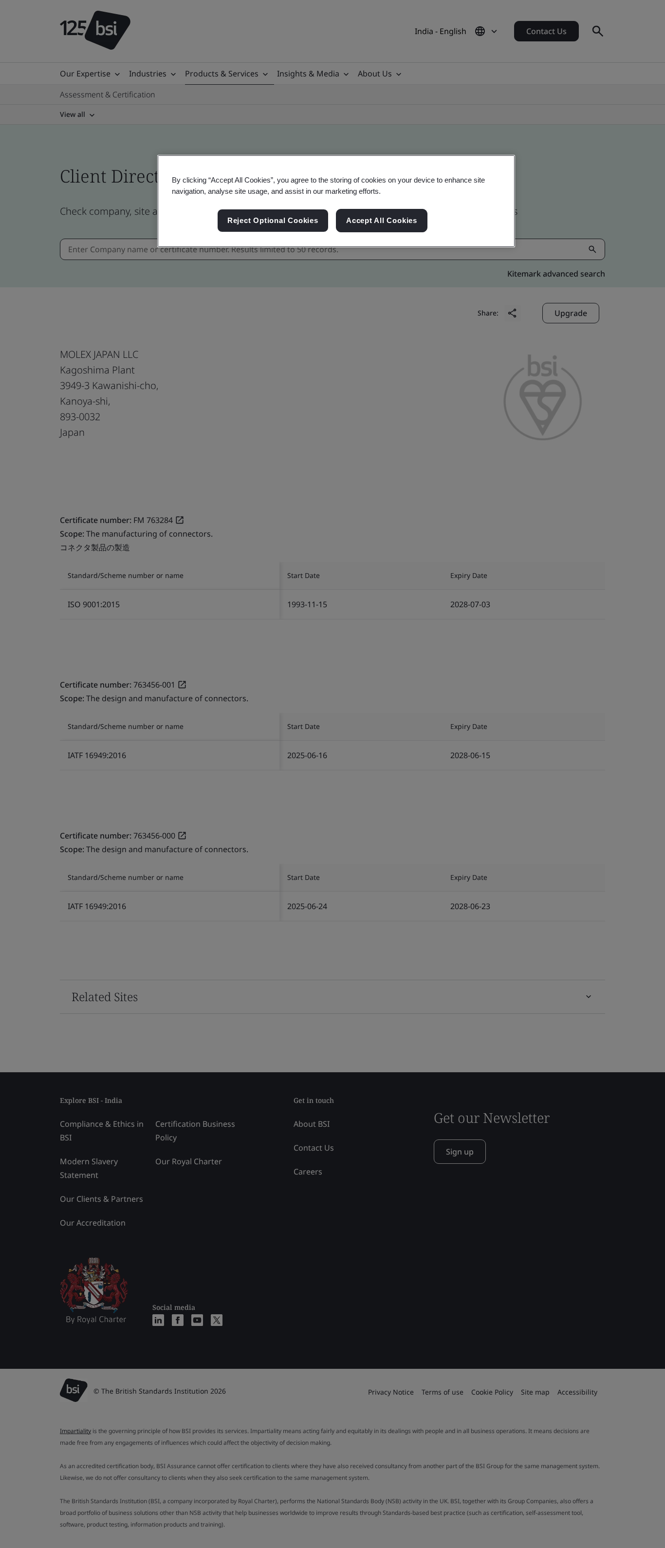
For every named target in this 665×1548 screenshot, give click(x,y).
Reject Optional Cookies (272, 220)
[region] (336, 201)
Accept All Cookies (381, 220)
